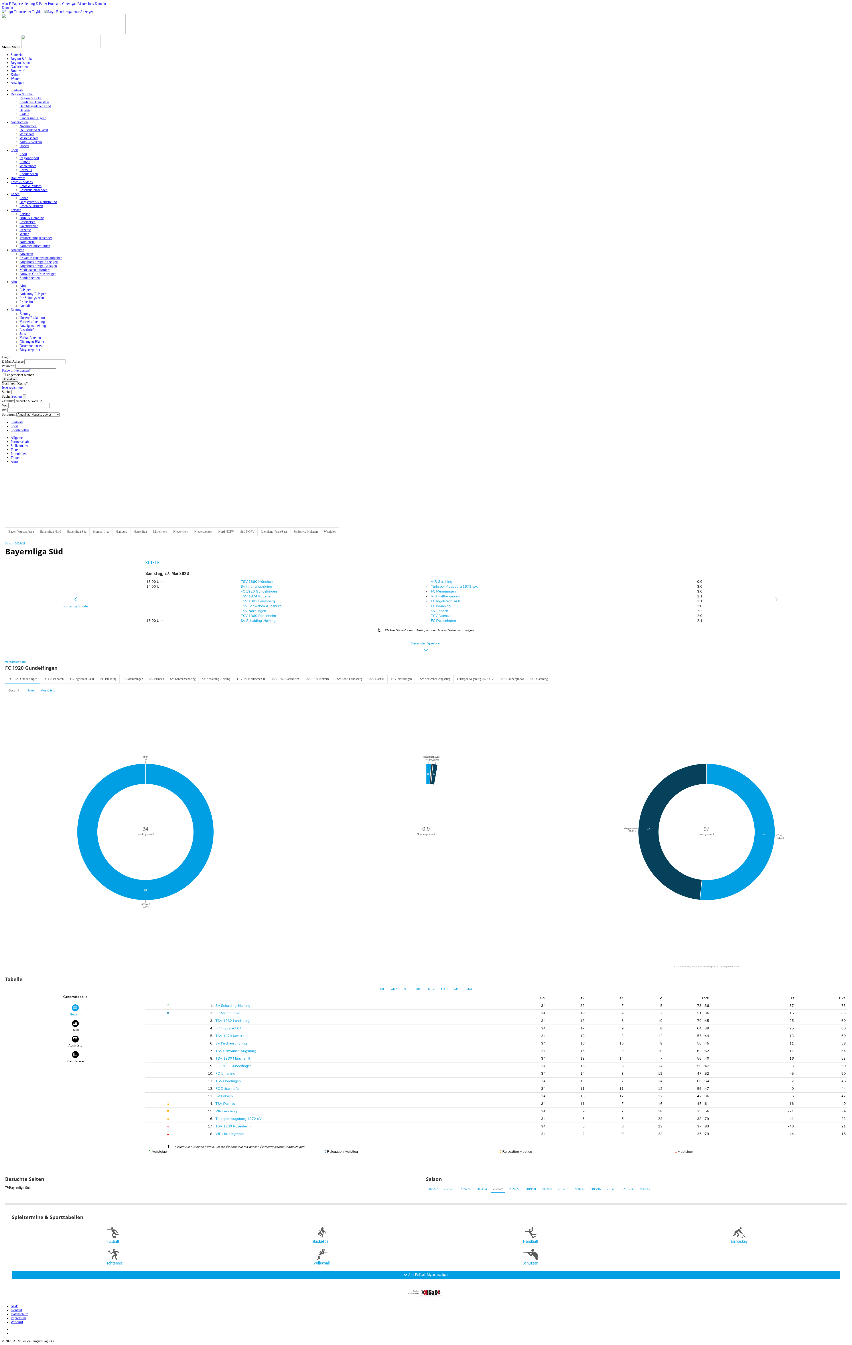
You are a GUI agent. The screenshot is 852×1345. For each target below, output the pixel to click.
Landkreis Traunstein (34, 102)
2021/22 (514, 1189)
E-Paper (14, 4)
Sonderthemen (30, 278)
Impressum (18, 1318)
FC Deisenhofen (443, 620)
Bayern (25, 110)
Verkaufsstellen (30, 338)
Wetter (15, 79)
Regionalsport (20, 63)
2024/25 (465, 1189)
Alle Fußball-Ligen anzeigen (427, 1274)
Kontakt (100, 4)
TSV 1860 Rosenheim (258, 615)
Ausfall (25, 306)
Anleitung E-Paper (34, 4)
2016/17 (579, 1189)
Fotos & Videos (22, 182)
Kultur (15, 75)
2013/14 (628, 1189)
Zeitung (16, 310)
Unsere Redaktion (32, 318)
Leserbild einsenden (33, 190)
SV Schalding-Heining (258, 620)
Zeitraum (8, 401)
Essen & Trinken (31, 206)
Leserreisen (28, 222)
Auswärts (48, 690)
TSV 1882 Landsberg (258, 601)
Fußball (25, 162)
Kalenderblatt (29, 226)
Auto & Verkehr (31, 142)
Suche (6, 392)
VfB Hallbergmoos (445, 596)
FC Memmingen (443, 591)
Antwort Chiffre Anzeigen (38, 274)
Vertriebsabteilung (32, 322)
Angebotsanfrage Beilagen (38, 266)
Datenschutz (19, 1314)
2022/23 (498, 1189)
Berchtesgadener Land (35, 106)
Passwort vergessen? (16, 370)
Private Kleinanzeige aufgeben (41, 258)
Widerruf (17, 1322)
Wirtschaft (27, 134)
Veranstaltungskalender (36, 238)
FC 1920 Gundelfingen (259, 591)
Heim (30, 690)
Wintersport (28, 166)
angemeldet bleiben (20, 375)
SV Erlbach (439, 611)
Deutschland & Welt (34, 130)
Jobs (91, 4)
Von (5, 405)
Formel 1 (26, 170)
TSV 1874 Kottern (255, 596)
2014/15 (612, 1189)
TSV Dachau (441, 615)
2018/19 (547, 1189)
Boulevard (18, 71)
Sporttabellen (29, 174)
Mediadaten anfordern (35, 270)
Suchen (17, 396)
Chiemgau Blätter (74, 4)
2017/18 (563, 1189)
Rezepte (25, 230)
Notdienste (27, 242)
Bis (4, 410)
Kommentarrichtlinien (35, 246)
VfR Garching (441, 581)
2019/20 (531, 1189)
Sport (14, 150)
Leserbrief (27, 330)
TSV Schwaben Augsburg (261, 606)
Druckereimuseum (32, 346)
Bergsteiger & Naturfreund (38, 202)
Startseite (17, 55)
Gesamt (13, 690)
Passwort (8, 366)
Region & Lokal (22, 59)
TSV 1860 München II (258, 581)
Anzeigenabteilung (33, 326)
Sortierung (9, 414)
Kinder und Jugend (33, 118)
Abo (5, 4)
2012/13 (644, 1189)
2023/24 (482, 1189)
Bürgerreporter (30, 349)
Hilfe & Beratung (32, 218)
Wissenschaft (29, 138)
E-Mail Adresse (13, 361)
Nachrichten (19, 67)
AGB (14, 1306)
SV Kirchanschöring (256, 586)
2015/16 (596, 1189)
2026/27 (433, 1189)
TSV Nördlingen (253, 611)
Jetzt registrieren (13, 387)
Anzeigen (17, 82)
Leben (15, 194)
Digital (24, 146)
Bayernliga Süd (20, 1188)
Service (16, 210)
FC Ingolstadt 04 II (445, 601)
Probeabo (54, 4)
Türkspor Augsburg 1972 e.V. (454, 586)
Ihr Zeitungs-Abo (32, 298)
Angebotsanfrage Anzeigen (39, 262)
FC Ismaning (441, 606)
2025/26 (449, 1189)
